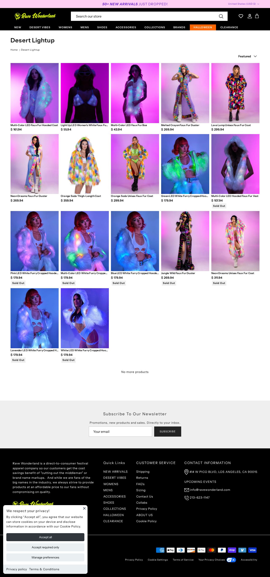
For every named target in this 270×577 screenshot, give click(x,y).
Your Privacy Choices (211, 559)
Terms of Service (183, 559)
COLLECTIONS (154, 27)
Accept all (45, 537)
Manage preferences (45, 557)
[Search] (221, 16)
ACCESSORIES (126, 27)
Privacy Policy (146, 509)
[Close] (84, 508)
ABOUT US (144, 515)
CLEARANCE (229, 27)
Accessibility (249, 559)
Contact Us (144, 496)
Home (14, 49)
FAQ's (140, 484)
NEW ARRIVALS (115, 471)
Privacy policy (16, 569)
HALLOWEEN (203, 27)
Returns (142, 478)
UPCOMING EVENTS (200, 482)
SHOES (102, 27)
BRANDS (179, 27)
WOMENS (65, 27)
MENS (85, 27)
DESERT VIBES (40, 27)
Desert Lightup (30, 49)
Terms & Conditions (44, 569)
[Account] (249, 16)
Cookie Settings (158, 559)
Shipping (143, 471)
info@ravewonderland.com (210, 490)
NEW (17, 27)
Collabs (141, 502)
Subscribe (168, 431)
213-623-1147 (200, 497)
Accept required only (45, 547)
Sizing (141, 490)
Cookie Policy (146, 521)
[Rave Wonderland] (35, 16)
